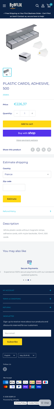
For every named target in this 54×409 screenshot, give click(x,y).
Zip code (7, 181)
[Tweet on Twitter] (44, 150)
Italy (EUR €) (25, 355)
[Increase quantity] (32, 113)
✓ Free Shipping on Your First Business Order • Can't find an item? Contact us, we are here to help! (27, 14)
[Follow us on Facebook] (5, 369)
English (7, 355)
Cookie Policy (34, 403)
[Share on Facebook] (33, 150)
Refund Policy (9, 211)
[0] (49, 5)
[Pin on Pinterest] (38, 150)
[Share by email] (49, 150)
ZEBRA (6, 95)
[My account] (42, 5)
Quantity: (7, 113)
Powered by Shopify (11, 400)
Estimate (12, 199)
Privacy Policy (20, 403)
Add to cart (27, 124)
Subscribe (12, 341)
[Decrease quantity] (17, 113)
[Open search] (37, 5)
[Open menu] (4, 6)
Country (7, 168)
